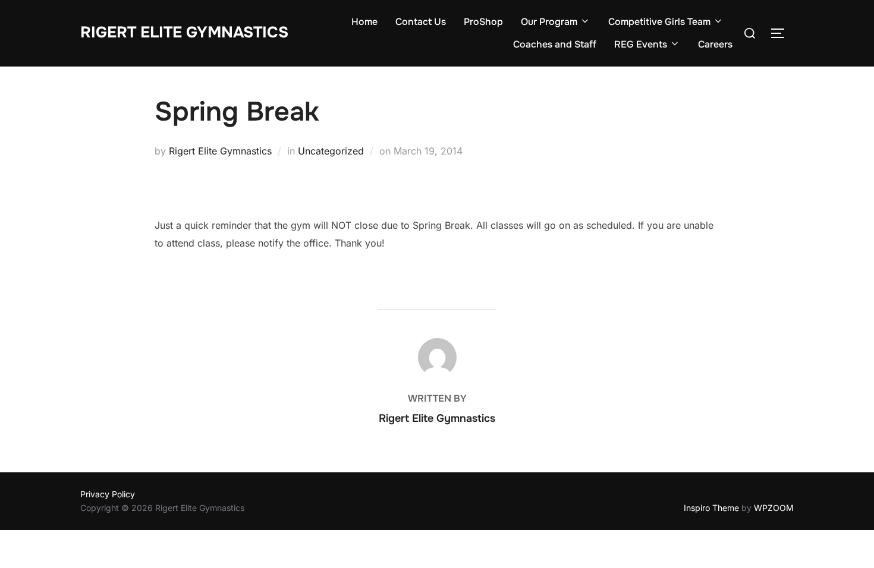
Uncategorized (331, 151)
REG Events (640, 44)
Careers (715, 44)
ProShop (483, 21)
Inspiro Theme (711, 508)
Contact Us (420, 21)
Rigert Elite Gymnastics (184, 32)
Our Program (549, 21)
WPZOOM (774, 508)
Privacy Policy (107, 494)
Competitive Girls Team (659, 21)
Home (364, 21)
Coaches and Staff (554, 44)
